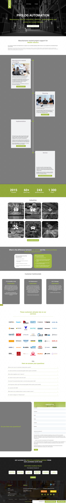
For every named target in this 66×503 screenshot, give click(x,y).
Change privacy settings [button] (23, 499)
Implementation (21, 121)
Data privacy (11, 499)
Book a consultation (20, 86)
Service (45, 153)
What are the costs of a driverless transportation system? (19, 367)
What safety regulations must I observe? (16, 374)
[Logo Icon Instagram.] (51, 495)
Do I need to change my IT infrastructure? (16, 394)
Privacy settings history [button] (33, 499)
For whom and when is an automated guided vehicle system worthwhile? (22, 370)
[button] (33, 367)
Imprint (16, 499)
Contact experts (45, 114)
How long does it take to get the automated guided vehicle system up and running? (24, 384)
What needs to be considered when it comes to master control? (20, 391)
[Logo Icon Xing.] (54, 495)
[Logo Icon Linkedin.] (48, 495)
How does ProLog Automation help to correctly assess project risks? (22, 381)
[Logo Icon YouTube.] (45, 495)
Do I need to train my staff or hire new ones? (17, 377)
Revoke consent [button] (41, 499)
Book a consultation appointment (45, 175)
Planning (45, 93)
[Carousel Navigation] (33, 305)
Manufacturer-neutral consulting (19, 61)
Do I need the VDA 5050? (13, 387)
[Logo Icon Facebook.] (42, 495)
